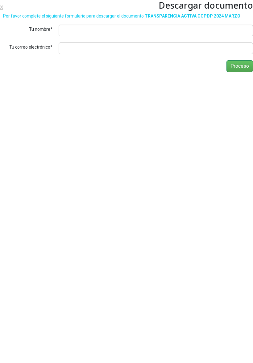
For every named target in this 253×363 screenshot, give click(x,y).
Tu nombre (40, 29)
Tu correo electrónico (30, 47)
